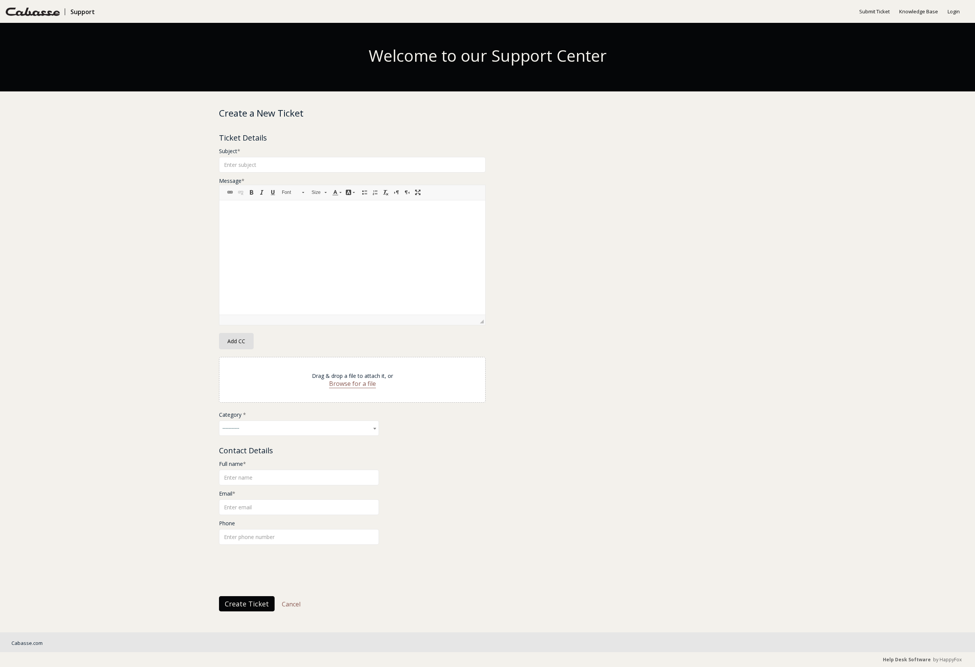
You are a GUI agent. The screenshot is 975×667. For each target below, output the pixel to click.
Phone (227, 523)
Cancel (291, 604)
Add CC (236, 341)
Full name (231, 463)
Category (231, 414)
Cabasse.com (27, 643)
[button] (230, 192)
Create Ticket (247, 603)
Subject (228, 151)
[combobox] (299, 428)
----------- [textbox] (230, 427)
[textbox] (352, 257)
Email (225, 493)
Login (954, 11)
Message (230, 180)
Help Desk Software (907, 659)
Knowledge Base (918, 11)
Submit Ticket (874, 11)
